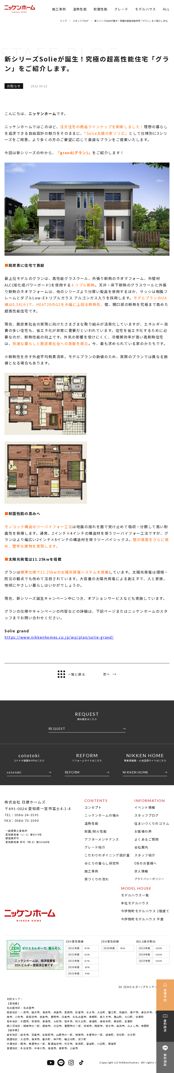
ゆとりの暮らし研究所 (102, 863)
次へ (106, 674)
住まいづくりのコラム (151, 823)
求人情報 (141, 871)
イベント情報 (144, 807)
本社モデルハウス (135, 903)
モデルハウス (145, 9)
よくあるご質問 (146, 839)
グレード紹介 (95, 847)
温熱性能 (80, 9)
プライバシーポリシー (149, 879)
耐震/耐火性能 (96, 831)
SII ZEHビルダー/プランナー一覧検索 (143, 987)
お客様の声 (143, 831)
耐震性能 (101, 9)
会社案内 (141, 847)
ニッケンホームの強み (102, 815)
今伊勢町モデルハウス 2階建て (145, 911)
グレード (121, 9)
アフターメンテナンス (102, 839)
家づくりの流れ (97, 879)
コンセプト (93, 807)
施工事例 (59, 9)
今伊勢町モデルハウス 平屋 (142, 919)
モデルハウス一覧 (135, 895)
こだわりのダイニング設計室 (107, 855)
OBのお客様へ (145, 863)
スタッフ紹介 (144, 855)
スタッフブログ (146, 815)
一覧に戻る (76, 674)
